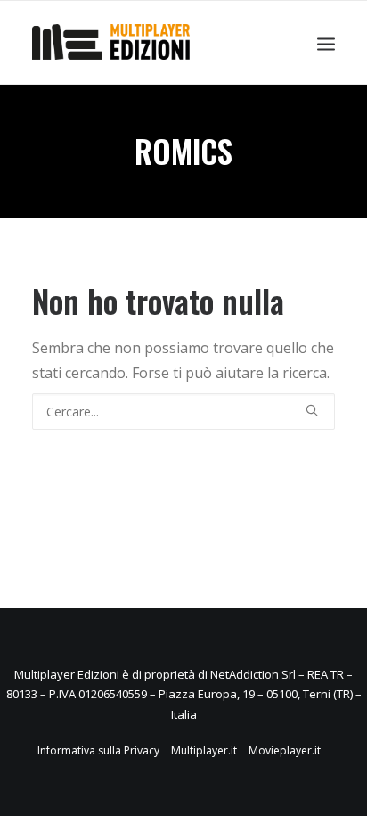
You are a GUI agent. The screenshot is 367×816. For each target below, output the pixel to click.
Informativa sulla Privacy (98, 750)
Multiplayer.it (204, 750)
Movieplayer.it (285, 750)
